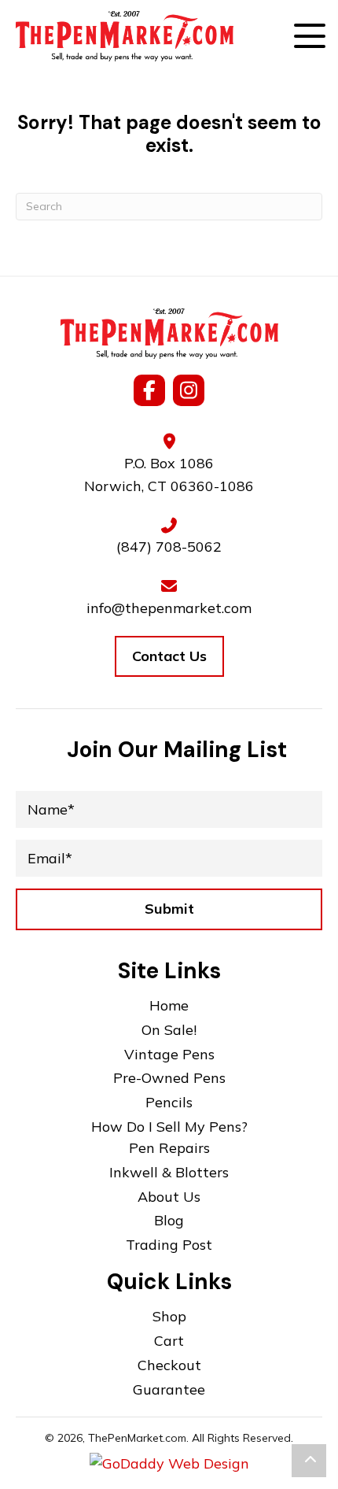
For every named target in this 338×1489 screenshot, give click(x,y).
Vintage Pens (169, 1054)
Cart (169, 1341)
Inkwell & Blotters (169, 1172)
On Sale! (169, 1030)
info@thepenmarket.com (169, 608)
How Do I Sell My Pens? (169, 1127)
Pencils (169, 1102)
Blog (169, 1220)
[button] (309, 40)
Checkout (169, 1365)
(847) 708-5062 (169, 547)
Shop (169, 1316)
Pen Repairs (169, 1148)
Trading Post (169, 1245)
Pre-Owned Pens (169, 1078)
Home (169, 1005)
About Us (169, 1197)
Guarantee (169, 1389)
